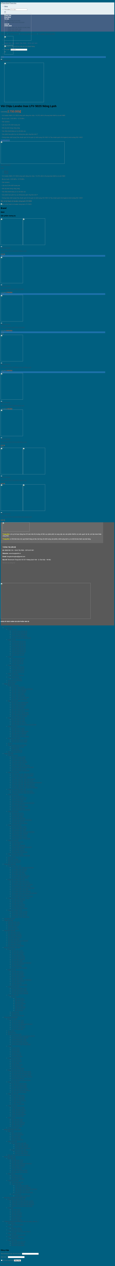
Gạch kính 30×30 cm (18, 672)
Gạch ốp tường (12, 629)
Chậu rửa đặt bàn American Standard (23, 803)
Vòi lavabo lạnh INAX (18, 873)
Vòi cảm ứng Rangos (18, 907)
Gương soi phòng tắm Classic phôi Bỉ (23, 1036)
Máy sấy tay (12, 1117)
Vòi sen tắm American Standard (21, 963)
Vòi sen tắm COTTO (18, 964)
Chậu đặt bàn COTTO (18, 804)
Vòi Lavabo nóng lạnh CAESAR (21, 891)
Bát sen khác (19, 1010)
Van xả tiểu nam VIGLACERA (24, 1192)
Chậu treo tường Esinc (18, 764)
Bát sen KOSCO (20, 1000)
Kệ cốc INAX (15, 1063)
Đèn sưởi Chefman (17, 1140)
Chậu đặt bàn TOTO (18, 796)
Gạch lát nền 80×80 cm (19, 651)
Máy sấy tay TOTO (17, 1119)
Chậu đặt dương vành (14, 825)
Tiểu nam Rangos (17, 1168)
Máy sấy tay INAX (17, 1121)
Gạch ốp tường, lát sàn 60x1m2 (21, 638)
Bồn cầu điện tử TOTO (18, 719)
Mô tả (6, 171)
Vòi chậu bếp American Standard (18, 941)
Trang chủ (7, 15)
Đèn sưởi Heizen (17, 1133)
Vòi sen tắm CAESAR (18, 959)
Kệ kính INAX (16, 1051)
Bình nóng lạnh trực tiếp (19, 1150)
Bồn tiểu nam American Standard (22, 1163)
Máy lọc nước (12, 1233)
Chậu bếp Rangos (13, 929)
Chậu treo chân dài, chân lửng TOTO (23, 774)
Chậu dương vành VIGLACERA (21, 838)
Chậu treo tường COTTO (19, 769)
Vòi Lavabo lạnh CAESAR (19, 869)
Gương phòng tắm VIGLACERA (21, 1044)
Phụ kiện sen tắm (13, 995)
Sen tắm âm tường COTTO (20, 992)
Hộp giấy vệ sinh (13, 1094)
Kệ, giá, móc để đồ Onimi (19, 1085)
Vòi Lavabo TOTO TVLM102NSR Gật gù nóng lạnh (16, 517)
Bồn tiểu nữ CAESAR (18, 1179)
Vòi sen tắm (11, 949)
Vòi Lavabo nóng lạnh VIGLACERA (22, 896)
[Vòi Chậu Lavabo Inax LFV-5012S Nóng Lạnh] (8, 54)
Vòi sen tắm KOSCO (18, 952)
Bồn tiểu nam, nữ (9, 1157)
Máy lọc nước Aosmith (19, 1235)
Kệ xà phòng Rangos (18, 1078)
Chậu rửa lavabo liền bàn (15, 854)
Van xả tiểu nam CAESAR (23, 1187)
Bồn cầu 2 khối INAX (18, 708)
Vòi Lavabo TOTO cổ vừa (19, 913)
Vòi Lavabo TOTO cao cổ (19, 915)
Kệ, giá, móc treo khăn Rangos (21, 1090)
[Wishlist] (1, 59)
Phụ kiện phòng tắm (11, 1017)
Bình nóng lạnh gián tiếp (19, 1143)
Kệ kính (10, 1046)
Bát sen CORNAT (20, 1003)
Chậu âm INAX (16, 844)
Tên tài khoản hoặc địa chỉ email (11, 1254)
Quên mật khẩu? (6, 1264)
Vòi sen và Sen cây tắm (12, 947)
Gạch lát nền (11, 639)
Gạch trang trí (12, 682)
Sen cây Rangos (17, 983)
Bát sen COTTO (20, 1009)
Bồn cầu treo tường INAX (19, 742)
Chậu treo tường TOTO (19, 757)
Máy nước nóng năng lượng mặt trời (19, 1155)
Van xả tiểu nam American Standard (26, 1189)
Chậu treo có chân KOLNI (19, 777)
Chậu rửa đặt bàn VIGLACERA (21, 810)
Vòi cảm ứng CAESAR (18, 900)
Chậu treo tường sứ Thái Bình (21, 765)
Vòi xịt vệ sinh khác (17, 1029)
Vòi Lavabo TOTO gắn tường (20, 917)
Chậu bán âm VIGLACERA (19, 823)
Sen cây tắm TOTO (17, 971)
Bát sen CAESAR (20, 1007)
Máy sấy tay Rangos (18, 1124)
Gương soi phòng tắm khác (20, 1043)
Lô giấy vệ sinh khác (18, 1104)
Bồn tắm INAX (16, 1211)
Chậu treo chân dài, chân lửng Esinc (22, 781)
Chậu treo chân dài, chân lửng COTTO (23, 784)
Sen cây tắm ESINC (18, 975)
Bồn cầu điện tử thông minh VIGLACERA (24, 725)
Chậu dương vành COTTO (19, 835)
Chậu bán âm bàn (13, 811)
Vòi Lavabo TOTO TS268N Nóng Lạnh (12, 405)
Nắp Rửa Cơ (15, 748)
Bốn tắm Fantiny (17, 1214)
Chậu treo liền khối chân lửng (17, 789)
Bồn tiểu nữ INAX (17, 1177)
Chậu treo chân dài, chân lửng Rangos (23, 786)
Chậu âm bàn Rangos (18, 850)
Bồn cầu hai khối (13, 701)
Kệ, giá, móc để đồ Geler (19, 1083)
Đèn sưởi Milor (16, 1136)
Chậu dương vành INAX (19, 830)
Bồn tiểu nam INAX (17, 1162)
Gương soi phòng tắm (14, 1034)
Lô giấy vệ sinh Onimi (18, 1097)
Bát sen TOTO (19, 998)
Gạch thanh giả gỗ (13, 677)
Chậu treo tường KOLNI (19, 760)
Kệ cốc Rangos (16, 1066)
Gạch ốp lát (8, 628)
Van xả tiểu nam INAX (21, 1186)
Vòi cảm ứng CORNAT (18, 905)
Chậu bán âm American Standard (22, 820)
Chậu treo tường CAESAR (19, 762)
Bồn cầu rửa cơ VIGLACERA (20, 736)
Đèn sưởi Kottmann (18, 1134)
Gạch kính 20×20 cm (18, 670)
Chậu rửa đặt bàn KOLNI (19, 798)
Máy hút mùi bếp (13, 1237)
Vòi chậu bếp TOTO (14, 932)
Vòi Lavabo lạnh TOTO (18, 874)
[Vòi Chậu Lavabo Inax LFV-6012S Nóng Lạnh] (8, 44)
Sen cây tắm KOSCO (18, 973)
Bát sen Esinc (19, 1002)
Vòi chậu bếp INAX (14, 939)
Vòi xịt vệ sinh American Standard (22, 1024)
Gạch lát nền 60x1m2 (18, 653)
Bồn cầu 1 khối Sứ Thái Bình (20, 697)
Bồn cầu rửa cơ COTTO (19, 735)
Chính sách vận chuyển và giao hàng (19, 27)
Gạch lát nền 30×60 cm (19, 645)
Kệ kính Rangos (16, 1055)
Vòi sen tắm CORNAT (18, 956)
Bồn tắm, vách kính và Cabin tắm (15, 1197)
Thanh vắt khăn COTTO (19, 1111)
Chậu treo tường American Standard (23, 767)
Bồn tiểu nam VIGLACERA (19, 1170)
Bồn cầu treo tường (14, 738)
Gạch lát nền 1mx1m (18, 655)
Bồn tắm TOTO (16, 1209)
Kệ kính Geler (16, 1048)
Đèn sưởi (11, 1131)
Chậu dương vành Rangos (19, 837)
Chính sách (8, 25)
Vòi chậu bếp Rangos (14, 944)
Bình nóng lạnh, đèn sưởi (12, 1129)
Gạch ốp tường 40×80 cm (19, 636)
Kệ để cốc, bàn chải (14, 1058)
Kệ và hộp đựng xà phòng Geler (21, 1072)
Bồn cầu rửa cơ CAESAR (19, 733)
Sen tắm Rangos (17, 966)
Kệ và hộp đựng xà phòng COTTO (22, 1077)
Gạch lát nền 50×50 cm (19, 648)
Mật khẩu (4, 1257)
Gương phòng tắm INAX (19, 1039)
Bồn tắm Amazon (17, 1216)
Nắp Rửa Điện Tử (17, 750)
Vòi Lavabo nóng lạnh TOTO (20, 881)
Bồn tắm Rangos (17, 1220)
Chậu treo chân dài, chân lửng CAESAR (23, 779)
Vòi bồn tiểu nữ (16, 1194)
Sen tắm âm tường (13, 986)
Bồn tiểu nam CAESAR (18, 1165)
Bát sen (14, 997)
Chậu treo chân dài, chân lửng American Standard (27, 782)
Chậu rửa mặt (8, 753)
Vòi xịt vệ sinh (12, 1019)
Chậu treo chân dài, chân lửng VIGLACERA (24, 787)
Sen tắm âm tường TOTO (19, 988)
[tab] (55, 171)
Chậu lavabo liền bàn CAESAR (21, 856)
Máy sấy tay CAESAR (18, 1123)
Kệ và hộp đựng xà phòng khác (21, 1080)
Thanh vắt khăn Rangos (19, 1114)
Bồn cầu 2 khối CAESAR (19, 704)
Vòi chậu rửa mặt (13, 34)
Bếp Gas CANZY (17, 1228)
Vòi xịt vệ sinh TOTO (18, 1021)
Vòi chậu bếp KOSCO (14, 934)
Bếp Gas (10, 1226)
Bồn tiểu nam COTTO (18, 1167)
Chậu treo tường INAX (18, 759)
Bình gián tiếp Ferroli (21, 1146)
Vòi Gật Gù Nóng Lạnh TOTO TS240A (12, 289)
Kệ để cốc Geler (16, 1060)
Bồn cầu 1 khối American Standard (22, 689)
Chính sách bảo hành (14, 31)
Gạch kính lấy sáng (14, 665)
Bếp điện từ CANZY (18, 1225)
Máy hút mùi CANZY (18, 1238)
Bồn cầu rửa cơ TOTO (18, 728)
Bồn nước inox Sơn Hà (18, 1242)
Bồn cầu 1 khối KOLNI (18, 696)
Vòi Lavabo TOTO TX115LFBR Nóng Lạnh (14, 442)
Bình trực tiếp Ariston (21, 1151)
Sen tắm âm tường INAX (19, 990)
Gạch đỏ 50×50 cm (17, 663)
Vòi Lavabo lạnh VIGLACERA (20, 876)
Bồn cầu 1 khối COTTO (19, 692)
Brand (6, 173)
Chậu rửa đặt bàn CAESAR (20, 806)
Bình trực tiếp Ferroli (21, 1153)
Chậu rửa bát (8, 920)
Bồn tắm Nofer (16, 1218)
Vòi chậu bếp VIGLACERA (16, 946)
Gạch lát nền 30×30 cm (19, 643)
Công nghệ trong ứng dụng (16, 22)
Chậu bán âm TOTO (17, 813)
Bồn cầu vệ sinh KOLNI (15, 752)
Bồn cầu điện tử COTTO (19, 723)
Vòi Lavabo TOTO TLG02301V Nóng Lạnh (14, 251)
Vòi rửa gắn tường (13, 1128)
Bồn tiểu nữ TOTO (17, 1175)
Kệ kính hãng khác (17, 1056)
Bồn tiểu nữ (11, 1174)
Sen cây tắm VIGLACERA (19, 985)
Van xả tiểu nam (16, 1184)
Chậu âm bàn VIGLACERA (19, 852)
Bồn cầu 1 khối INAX (18, 694)
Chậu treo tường (13, 755)
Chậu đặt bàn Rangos (18, 808)
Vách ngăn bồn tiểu (17, 1182)
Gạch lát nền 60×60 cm (19, 650)
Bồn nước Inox (12, 1240)
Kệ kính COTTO (16, 1053)
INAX (2, 168)
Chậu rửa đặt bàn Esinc (19, 799)
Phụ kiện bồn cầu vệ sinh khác (17, 745)
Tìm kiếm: (7, 9)
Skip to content (5, 1)
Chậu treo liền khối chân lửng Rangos (23, 793)
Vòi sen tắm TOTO (17, 951)
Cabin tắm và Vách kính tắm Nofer (22, 1206)
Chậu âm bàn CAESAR (18, 845)
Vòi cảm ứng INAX (17, 901)
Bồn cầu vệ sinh (9, 684)
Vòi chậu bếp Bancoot (14, 937)
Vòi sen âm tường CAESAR (20, 993)
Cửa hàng (7, 17)
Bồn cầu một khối (13, 685)
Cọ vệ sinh (11, 1031)
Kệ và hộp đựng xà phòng (16, 1070)
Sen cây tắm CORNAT (18, 976)
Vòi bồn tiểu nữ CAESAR (22, 1196)
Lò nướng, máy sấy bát (15, 1230)
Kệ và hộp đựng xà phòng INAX (21, 1075)
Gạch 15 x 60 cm (17, 679)
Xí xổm (10, 743)
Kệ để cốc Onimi (17, 1061)
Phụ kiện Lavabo (13, 859)
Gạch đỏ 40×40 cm (17, 662)
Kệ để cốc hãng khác (18, 1068)
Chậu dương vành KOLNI (19, 828)
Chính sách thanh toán (14, 29)
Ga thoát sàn (12, 1032)
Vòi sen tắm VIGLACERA (19, 968)
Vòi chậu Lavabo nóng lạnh (28, 34)
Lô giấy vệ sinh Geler (18, 1095)
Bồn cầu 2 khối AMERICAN (20, 702)
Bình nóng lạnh (12, 1141)
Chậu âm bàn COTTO (18, 849)
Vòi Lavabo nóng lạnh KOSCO (21, 883)
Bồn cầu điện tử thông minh (16, 718)
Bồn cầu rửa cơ (12, 726)
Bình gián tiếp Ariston (21, 1145)
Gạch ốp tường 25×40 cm (19, 631)
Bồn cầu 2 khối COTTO (19, 706)
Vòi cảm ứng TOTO (17, 903)
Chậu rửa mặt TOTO (14, 862)
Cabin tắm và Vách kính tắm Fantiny (23, 1201)
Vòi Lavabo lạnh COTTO (19, 871)
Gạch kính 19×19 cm (18, 668)
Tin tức (6, 19)
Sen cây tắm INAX (17, 978)
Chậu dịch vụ (12, 857)
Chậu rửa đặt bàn (13, 794)
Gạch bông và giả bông (15, 680)
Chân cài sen (15, 1014)
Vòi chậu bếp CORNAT (15, 935)
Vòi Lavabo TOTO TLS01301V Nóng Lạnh (14, 480)
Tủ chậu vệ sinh (9, 918)
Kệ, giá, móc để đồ (13, 1082)
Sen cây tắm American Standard (21, 980)
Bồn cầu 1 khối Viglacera (19, 699)
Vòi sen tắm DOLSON (18, 958)
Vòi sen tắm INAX (17, 961)
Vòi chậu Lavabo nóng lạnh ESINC (22, 884)
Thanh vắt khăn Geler (18, 1107)
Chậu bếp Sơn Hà (13, 925)
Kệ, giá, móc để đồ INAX (19, 1087)
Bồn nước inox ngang (18, 1245)
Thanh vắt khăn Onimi (18, 1109)
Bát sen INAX (19, 1005)
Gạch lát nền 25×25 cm (19, 641)
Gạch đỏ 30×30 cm (17, 660)
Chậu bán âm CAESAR (18, 818)
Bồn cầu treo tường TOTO (19, 740)
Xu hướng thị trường (14, 20)
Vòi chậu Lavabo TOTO (15, 910)
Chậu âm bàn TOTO (17, 842)
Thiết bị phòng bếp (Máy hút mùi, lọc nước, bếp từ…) (21, 1221)
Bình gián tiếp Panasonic (22, 1148)
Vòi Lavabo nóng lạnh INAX (46, 34)
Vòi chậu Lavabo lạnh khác (20, 878)
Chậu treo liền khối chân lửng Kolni (22, 791)
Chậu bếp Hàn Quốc (14, 924)
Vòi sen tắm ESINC (17, 954)
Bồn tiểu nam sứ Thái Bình (20, 1172)
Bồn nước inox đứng (18, 1243)
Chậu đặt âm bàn (13, 840)
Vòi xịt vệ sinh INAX (18, 1022)
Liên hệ (6, 24)
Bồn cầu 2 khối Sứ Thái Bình (20, 709)
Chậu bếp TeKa (12, 927)
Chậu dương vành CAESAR (20, 833)
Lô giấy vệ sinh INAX (18, 1099)
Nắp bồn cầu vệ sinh (18, 747)
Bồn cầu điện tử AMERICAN (20, 714)
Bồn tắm (10, 1208)
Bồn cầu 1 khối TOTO (18, 687)
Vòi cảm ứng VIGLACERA (19, 908)
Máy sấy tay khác (17, 1126)
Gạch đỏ (10, 656)
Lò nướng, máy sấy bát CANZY (21, 1231)
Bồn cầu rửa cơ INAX (18, 730)
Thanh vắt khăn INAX (18, 1112)
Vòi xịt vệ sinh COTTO (18, 1026)
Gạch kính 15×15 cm (18, 667)
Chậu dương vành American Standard (23, 832)
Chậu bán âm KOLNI (18, 815)
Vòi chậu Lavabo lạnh (14, 866)
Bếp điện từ (11, 1223)
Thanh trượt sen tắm (18, 1015)
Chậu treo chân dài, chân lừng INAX (22, 776)
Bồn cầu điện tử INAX (18, 721)
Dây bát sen (15, 1012)
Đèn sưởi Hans (16, 1138)
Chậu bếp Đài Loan (14, 922)
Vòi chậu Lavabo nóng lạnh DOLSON (23, 888)
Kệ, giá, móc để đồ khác (19, 1092)
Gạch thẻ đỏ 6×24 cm (18, 658)
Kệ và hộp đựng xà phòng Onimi (21, 1073)
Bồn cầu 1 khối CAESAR (19, 691)
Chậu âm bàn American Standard (22, 847)
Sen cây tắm (12, 969)
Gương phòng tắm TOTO (19, 1041)
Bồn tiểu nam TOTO (17, 1160)
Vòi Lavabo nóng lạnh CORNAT (21, 886)
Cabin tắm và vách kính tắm (16, 1199)
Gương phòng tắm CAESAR (20, 1038)
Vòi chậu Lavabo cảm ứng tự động (18, 898)
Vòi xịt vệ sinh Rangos (18, 1027)
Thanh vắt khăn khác (18, 1116)
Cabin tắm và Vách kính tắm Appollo (23, 1203)
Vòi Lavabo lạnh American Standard (23, 867)
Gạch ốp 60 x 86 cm (18, 675)
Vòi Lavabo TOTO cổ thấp (19, 912)
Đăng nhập (17, 1260)
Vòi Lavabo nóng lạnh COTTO (21, 895)
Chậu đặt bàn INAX (17, 801)
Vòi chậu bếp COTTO (14, 942)
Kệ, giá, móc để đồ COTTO (20, 1089)
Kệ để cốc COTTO (17, 1065)
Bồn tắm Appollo (17, 1213)
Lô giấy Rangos (16, 1102)
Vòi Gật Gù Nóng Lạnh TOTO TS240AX (13, 327)
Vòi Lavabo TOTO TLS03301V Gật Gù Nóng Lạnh (16, 367)
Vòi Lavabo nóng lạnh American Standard (24, 893)
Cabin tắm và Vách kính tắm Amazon (23, 1204)
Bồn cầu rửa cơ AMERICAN (20, 731)
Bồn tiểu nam (12, 1158)
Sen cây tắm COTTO (18, 981)
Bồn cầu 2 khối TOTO (18, 711)
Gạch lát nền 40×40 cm (19, 646)
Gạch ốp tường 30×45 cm (19, 633)
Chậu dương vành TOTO (19, 827)
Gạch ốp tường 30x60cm (19, 634)
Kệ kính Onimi (16, 1049)
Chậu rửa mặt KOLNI (14, 861)
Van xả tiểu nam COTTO (22, 1191)
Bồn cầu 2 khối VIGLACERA (20, 713)
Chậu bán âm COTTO (18, 821)
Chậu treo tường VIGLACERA (20, 770)
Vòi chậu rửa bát (9, 930)
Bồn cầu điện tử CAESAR (19, 716)
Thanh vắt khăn (12, 1106)
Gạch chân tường (13, 673)
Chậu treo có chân (13, 772)
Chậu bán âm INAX (17, 816)
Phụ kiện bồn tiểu (13, 1180)
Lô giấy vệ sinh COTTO (19, 1100)
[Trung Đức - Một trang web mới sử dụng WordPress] (8, 3)
